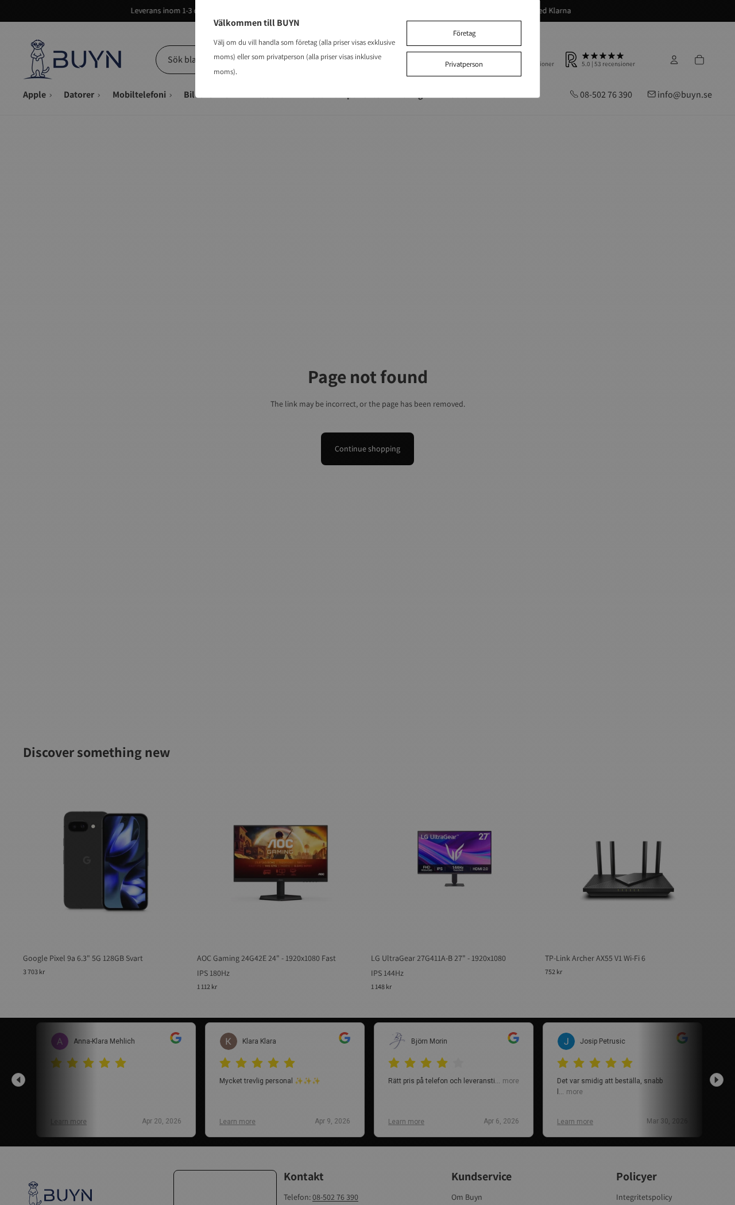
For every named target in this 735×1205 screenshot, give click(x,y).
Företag (464, 33)
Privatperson (464, 64)
